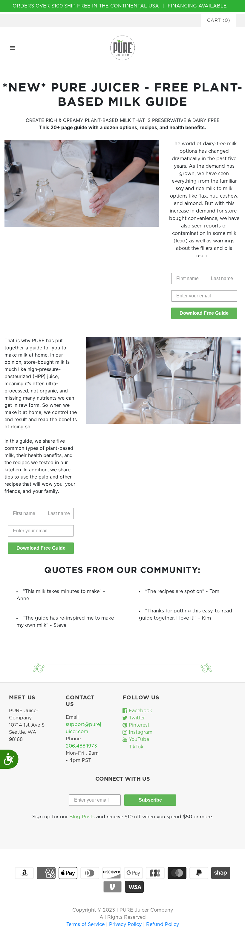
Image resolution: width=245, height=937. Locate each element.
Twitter (136, 718)
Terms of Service (86, 924)
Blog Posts (82, 816)
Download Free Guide (204, 313)
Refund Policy (162, 924)
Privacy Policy (126, 924)
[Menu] (12, 48)
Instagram (139, 732)
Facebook (139, 710)
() (218, 20)
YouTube (138, 739)
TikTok (135, 747)
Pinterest (138, 725)
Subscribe (150, 800)
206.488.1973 (81, 746)
